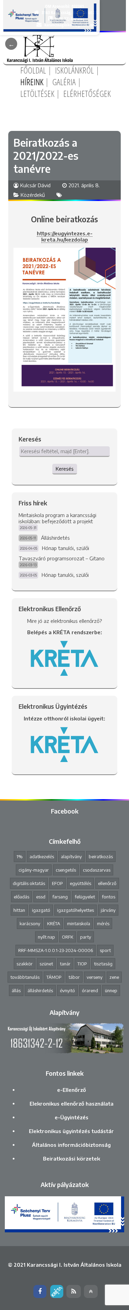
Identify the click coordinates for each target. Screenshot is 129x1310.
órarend (90, 990)
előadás (21, 896)
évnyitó (67, 990)
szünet (46, 963)
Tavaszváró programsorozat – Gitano (62, 558)
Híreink (31, 82)
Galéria (64, 82)
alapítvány (71, 856)
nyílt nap (46, 937)
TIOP (82, 963)
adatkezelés (42, 856)
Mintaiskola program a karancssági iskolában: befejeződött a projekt (57, 518)
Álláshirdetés (55, 538)
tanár (65, 963)
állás (16, 990)
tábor (74, 977)
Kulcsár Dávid (35, 185)
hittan (19, 910)
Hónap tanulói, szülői (65, 548)
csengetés (66, 870)
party (85, 937)
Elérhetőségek (87, 93)
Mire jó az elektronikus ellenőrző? (64, 621)
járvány (108, 910)
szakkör (25, 963)
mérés (103, 923)
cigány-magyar (34, 870)
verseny (95, 977)
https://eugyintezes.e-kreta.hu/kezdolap (65, 236)
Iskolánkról (74, 70)
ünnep (111, 990)
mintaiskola (78, 923)
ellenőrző (107, 883)
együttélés (80, 883)
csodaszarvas (96, 870)
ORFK (67, 937)
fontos (108, 896)
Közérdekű (33, 195)
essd (40, 896)
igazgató (41, 910)
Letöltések (37, 93)
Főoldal (33, 70)
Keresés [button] (65, 469)
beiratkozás (101, 856)
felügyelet (85, 896)
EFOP (57, 883)
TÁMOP (54, 977)
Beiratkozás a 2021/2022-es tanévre (45, 155)
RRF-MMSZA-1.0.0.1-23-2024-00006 (55, 950)
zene (114, 977)
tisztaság (103, 963)
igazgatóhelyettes (75, 910)
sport (105, 950)
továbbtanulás (25, 977)
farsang (60, 896)
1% (20, 856)
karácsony (30, 923)
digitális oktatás (29, 883)
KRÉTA (53, 923)
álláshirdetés (40, 990)
